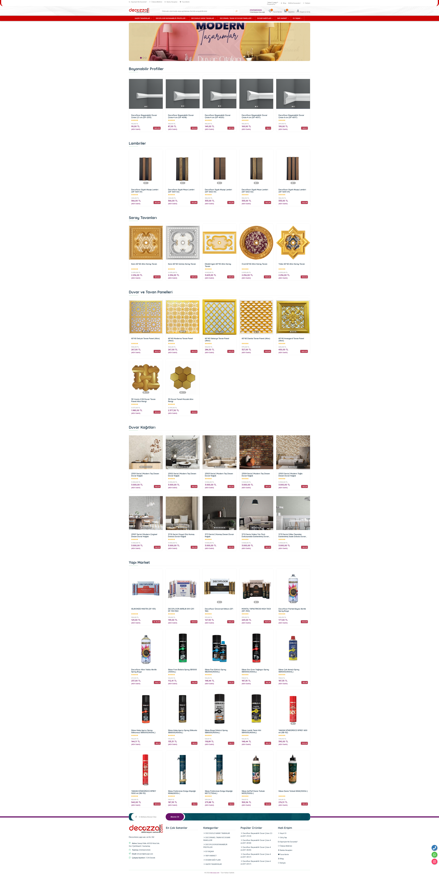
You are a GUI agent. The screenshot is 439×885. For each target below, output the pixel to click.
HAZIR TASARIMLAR (142, 18)
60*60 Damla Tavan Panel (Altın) (256, 338)
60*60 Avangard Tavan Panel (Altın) (291, 339)
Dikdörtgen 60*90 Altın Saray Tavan (218, 265)
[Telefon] (434, 848)
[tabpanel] (219, 42)
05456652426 (256, 10)
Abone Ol (175, 817)
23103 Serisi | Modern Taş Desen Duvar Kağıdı (219, 475)
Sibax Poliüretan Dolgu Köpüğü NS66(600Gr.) (182, 792)
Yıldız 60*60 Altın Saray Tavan (291, 264)
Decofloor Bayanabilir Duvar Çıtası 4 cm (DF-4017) (254, 116)
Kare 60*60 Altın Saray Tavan (144, 264)
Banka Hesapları (171, 2)
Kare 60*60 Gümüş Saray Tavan (182, 264)
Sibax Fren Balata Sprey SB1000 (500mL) (182, 671)
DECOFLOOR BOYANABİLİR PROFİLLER (171, 18)
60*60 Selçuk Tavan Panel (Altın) (145, 338)
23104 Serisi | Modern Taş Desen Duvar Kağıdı (256, 475)
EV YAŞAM (297, 18)
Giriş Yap (283, 837)
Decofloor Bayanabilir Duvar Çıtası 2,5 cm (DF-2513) (144, 116)
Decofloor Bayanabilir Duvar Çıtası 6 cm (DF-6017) (291, 116)
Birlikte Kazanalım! (294, 3)
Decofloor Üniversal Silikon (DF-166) (219, 610)
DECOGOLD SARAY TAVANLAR (202, 18)
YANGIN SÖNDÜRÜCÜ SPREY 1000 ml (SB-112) (143, 792)
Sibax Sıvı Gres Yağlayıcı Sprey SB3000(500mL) (255, 671)
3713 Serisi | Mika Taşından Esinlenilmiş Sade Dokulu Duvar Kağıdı (292, 535)
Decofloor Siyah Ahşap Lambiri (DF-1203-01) (292, 191)
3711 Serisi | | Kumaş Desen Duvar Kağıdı (219, 535)
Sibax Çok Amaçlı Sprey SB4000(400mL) (288, 671)
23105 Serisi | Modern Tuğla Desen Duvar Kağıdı (290, 475)
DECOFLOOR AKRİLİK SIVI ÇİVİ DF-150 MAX (181, 610)
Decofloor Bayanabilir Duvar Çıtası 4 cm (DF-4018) (181, 116)
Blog (284, 3)
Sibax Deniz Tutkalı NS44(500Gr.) (293, 791)
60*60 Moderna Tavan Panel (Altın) (180, 339)
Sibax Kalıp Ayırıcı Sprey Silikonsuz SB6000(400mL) (143, 731)
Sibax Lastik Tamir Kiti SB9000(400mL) (251, 731)
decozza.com (214, 873)
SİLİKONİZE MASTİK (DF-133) (143, 609)
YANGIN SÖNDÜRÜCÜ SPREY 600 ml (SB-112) (292, 731)
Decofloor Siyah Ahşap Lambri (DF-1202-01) (218, 191)
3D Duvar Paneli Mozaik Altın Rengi (180, 400)
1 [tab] (141, 58)
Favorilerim (186, 2)
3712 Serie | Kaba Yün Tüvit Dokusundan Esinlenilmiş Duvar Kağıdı (255, 535)
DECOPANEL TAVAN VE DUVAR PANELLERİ (236, 18)
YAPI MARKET (282, 18)
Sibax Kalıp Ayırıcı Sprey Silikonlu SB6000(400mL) (182, 731)
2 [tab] (143, 58)
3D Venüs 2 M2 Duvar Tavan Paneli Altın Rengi (143, 400)
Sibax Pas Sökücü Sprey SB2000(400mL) (215, 671)
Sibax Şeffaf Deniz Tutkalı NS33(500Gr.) (253, 792)
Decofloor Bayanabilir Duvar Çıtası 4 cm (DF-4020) (218, 116)
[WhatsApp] (434, 855)
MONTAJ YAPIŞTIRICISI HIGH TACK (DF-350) (256, 610)
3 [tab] (146, 58)
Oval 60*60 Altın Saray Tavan (254, 264)
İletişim (307, 3)
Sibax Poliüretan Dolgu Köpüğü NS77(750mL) (219, 792)
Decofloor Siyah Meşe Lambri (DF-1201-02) (181, 191)
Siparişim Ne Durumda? (139, 2)
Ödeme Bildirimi (156, 2)
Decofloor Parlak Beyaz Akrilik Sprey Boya (292, 610)
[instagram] (434, 861)
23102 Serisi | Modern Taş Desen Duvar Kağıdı (182, 475)
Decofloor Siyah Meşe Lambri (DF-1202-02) (255, 191)
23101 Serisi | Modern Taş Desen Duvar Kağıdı (145, 475)
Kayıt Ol (283, 833)
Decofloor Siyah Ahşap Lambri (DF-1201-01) (144, 191)
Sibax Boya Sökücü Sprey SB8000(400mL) (216, 731)
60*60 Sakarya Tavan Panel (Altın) (217, 339)
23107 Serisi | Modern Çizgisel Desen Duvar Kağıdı (144, 535)
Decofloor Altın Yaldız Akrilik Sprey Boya (144, 671)
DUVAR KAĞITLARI (264, 18)
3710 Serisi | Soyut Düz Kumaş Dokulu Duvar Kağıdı (181, 535)
